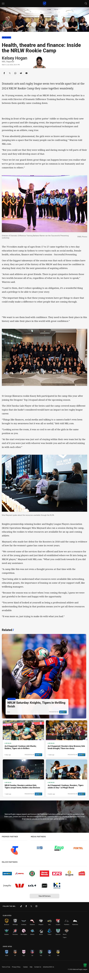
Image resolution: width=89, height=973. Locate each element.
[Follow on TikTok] (21, 906)
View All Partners (45, 896)
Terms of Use (6, 967)
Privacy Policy (16, 967)
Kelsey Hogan (14, 58)
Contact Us (37, 967)
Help (31, 967)
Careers (25, 967)
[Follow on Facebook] (26, 906)
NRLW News (6, 37)
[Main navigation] (3, 3)
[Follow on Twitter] (31, 906)
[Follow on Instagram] (36, 906)
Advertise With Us (48, 967)
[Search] (86, 3)
